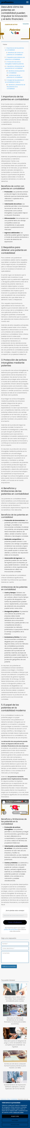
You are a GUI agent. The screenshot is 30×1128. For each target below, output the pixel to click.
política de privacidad (10, 929)
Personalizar (15, 1120)
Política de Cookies (18, 1112)
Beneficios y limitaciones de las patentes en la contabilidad (16, 87)
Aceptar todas (15, 1116)
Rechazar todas (15, 1124)
